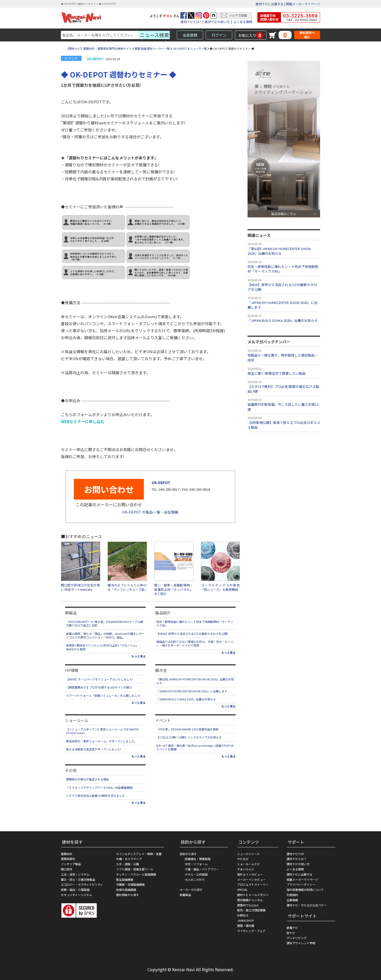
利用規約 (292, 895)
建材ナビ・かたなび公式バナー (307, 905)
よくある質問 (243, 21)
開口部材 (66, 869)
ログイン (219, 35)
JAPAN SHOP (245, 920)
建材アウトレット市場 (301, 943)
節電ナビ (292, 928)
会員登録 (190, 35)
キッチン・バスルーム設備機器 (136, 874)
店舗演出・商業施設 (197, 859)
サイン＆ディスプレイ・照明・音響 (138, 854)
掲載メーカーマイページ (303, 4)
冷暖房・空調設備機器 (130, 884)
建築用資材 (68, 859)
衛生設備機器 (124, 879)
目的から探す (188, 854)
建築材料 (66, 854)
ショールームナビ (248, 864)
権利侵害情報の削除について (305, 889)
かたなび (243, 859)
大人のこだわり (195, 879)
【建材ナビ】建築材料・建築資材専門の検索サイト (99, 48)
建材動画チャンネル (250, 900)
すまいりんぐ (245, 869)
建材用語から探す (127, 895)
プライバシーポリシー (301, 884)
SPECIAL (242, 889)
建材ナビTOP (295, 854)
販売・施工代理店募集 (251, 910)
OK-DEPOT (180, 48)
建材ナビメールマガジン (253, 895)
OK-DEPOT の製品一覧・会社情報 (150, 512)
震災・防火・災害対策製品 (78, 879)
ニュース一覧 (198, 48)
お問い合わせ (109, 489)
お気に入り (249, 35)
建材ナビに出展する (270, 4)
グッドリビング (297, 938)
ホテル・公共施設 (196, 874)
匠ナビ (291, 933)
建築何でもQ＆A (247, 905)
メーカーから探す (191, 889)
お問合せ (243, 915)
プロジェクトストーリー (253, 884)
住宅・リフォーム (196, 864)
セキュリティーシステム (76, 895)
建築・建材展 (245, 926)
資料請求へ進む (307, 35)
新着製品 (185, 895)
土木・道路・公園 (127, 864)
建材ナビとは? (191, 21)
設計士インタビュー (250, 874)
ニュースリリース (248, 854)
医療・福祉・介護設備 (75, 889)
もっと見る (138, 656)
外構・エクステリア (129, 859)
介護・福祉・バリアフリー (202, 869)
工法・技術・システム (75, 874)
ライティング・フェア (251, 931)
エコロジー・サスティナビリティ (82, 884)
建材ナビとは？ (297, 859)
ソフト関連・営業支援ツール (134, 869)
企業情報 (292, 900)
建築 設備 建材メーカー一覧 (152, 48)
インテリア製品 (71, 864)
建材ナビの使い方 (217, 21)
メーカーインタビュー (251, 879)
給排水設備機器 (126, 889)
